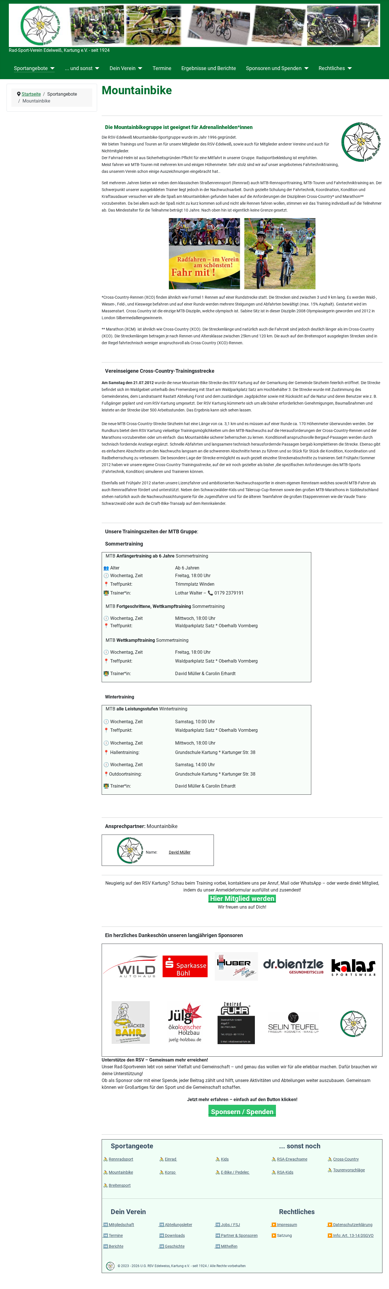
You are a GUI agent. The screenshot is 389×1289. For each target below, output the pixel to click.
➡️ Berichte (113, 1246)
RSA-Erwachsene (292, 1159)
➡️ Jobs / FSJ (227, 1224)
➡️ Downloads (172, 1235)
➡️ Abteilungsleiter (175, 1224)
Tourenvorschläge (349, 1170)
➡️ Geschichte (171, 1246)
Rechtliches (332, 68)
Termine (162, 68)
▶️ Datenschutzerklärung (349, 1224)
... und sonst (79, 68)
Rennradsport (121, 1159)
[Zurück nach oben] (379, 1278)
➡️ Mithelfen (226, 1246)
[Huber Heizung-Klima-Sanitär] (236, 966)
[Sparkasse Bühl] (185, 966)
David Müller (180, 852)
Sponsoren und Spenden (274, 68)
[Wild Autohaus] (130, 966)
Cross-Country (346, 1159)
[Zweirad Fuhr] (236, 1022)
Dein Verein (123, 68)
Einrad (171, 1159)
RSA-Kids (285, 1172)
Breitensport (120, 1185)
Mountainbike (121, 1172)
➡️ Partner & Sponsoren (236, 1235)
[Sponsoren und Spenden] (305, 68)
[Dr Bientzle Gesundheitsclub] (293, 966)
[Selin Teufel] (293, 1022)
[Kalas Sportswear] (353, 967)
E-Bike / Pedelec (235, 1172)
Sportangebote (31, 68)
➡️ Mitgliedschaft (118, 1224)
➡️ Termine (112, 1235)
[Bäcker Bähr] (131, 1022)
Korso (170, 1172)
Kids (225, 1159)
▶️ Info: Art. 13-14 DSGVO (350, 1235)
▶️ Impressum (284, 1224)
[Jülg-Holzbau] (185, 1022)
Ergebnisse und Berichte (208, 68)
